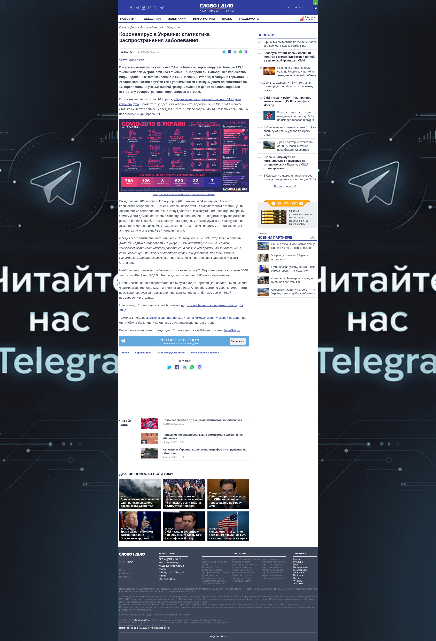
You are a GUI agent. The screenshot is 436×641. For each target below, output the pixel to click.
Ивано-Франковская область (246, 559)
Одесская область (241, 575)
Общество (173, 27)
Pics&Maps (232, 330)
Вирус (125, 352)
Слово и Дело (128, 27)
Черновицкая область (273, 578)
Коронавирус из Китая (171, 352)
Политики (175, 18)
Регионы (240, 553)
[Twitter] (156, 8)
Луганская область (241, 567)
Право (296, 578)
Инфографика (204, 18)
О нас (122, 570)
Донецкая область (211, 575)
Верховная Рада (169, 562)
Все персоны (167, 579)
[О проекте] (315, 2)
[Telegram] (137, 8)
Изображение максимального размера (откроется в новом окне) (184, 194)
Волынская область (212, 570)
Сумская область (270, 559)
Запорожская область (213, 583)
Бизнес (296, 559)
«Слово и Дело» (142, 620)
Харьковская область (273, 564)
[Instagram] (149, 8)
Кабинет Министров (171, 566)
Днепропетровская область (216, 572)
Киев (204, 559)
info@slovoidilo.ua (218, 636)
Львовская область (242, 570)
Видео (227, 18)
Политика (298, 575)
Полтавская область (242, 578)
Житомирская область (213, 578)
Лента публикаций (151, 27)
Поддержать (249, 18)
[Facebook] (131, 8)
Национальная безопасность (300, 568)
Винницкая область (212, 567)
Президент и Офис (170, 559)
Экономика (298, 583)
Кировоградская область (244, 564)
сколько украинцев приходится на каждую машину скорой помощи (193, 317)
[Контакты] (315, 7)
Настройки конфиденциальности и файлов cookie (144, 628)
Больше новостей (285, 186)
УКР (295, 7)
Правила (124, 576)
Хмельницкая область (273, 570)
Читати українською (131, 60)
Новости (127, 18)
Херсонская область (272, 567)
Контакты (125, 573)
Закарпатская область (213, 581)
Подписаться (237, 341)
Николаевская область (243, 572)
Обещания (152, 18)
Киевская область (241, 561)
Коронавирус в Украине (205, 352)
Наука (296, 564)
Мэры (162, 575)
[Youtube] (143, 8)
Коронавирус (143, 352)
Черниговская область (273, 575)
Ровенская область (242, 581)
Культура (298, 561)
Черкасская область (272, 572)
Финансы (297, 581)
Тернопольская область (274, 561)
